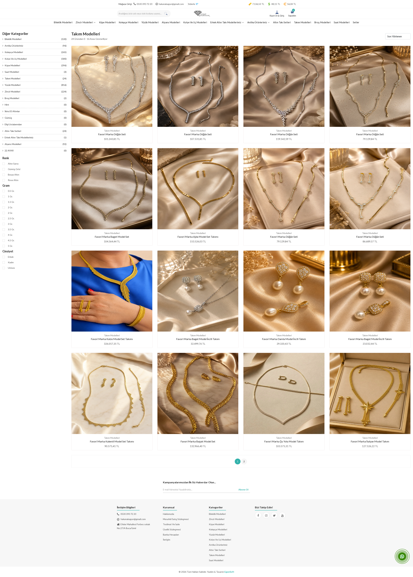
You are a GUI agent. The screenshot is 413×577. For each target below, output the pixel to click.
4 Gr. (10, 235)
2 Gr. (10, 207)
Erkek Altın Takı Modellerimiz (226, 22)
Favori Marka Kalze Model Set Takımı (112, 338)
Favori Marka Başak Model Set (198, 441)
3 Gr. (10, 224)
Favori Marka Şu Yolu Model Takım (284, 441)
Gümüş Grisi (14, 169)
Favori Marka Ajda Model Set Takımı (197, 236)
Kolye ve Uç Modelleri (195, 22)
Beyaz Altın (13, 175)
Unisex (11, 268)
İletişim (166, 539)
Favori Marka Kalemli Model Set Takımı (112, 441)
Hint (35, 104)
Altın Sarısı (13, 164)
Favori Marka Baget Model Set (112, 236)
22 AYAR (35, 150)
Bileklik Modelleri (63, 22)
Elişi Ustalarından (35, 124)
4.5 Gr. (11, 240)
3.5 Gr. (11, 229)
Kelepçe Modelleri (128, 22)
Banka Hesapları (171, 534)
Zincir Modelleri (84, 22)
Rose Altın (13, 180)
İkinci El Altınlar (35, 111)
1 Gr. (10, 196)
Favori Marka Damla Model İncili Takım (284, 338)
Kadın (11, 262)
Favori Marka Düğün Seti (112, 134)
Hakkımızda (168, 514)
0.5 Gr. (11, 191)
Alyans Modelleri (171, 22)
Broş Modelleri (322, 22)
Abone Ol (243, 489)
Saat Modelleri (342, 22)
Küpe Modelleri (107, 22)
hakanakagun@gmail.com (171, 4)
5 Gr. (10, 246)
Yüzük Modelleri (150, 22)
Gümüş (35, 117)
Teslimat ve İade (171, 524)
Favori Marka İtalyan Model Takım (370, 441)
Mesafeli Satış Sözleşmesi (176, 519)
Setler (356, 22)
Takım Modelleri (302, 22)
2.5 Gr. (11, 218)
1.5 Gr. (11, 202)
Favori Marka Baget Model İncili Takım (198, 338)
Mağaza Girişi (125, 4)
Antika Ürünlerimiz (257, 22)
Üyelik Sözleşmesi (172, 529)
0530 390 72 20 (144, 4)
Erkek (11, 257)
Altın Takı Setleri (282, 22)
